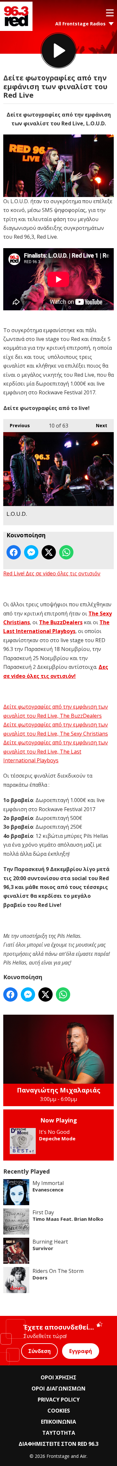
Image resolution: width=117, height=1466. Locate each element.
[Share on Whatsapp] (66, 552)
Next (98, 425)
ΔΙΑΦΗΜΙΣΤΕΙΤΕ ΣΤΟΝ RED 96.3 (58, 1443)
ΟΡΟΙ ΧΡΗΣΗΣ (58, 1377)
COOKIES (58, 1410)
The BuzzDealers (61, 622)
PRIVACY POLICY (59, 1399)
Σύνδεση (39, 1351)
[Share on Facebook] (13, 552)
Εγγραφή (80, 1351)
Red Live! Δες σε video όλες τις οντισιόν (51, 573)
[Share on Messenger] (31, 552)
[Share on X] (49, 552)
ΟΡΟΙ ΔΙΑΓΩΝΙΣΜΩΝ (58, 1388)
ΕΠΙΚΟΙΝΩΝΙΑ (58, 1421)
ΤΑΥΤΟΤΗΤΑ (58, 1432)
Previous (16, 425)
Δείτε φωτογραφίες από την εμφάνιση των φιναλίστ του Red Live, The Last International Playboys (55, 751)
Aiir (83, 1456)
